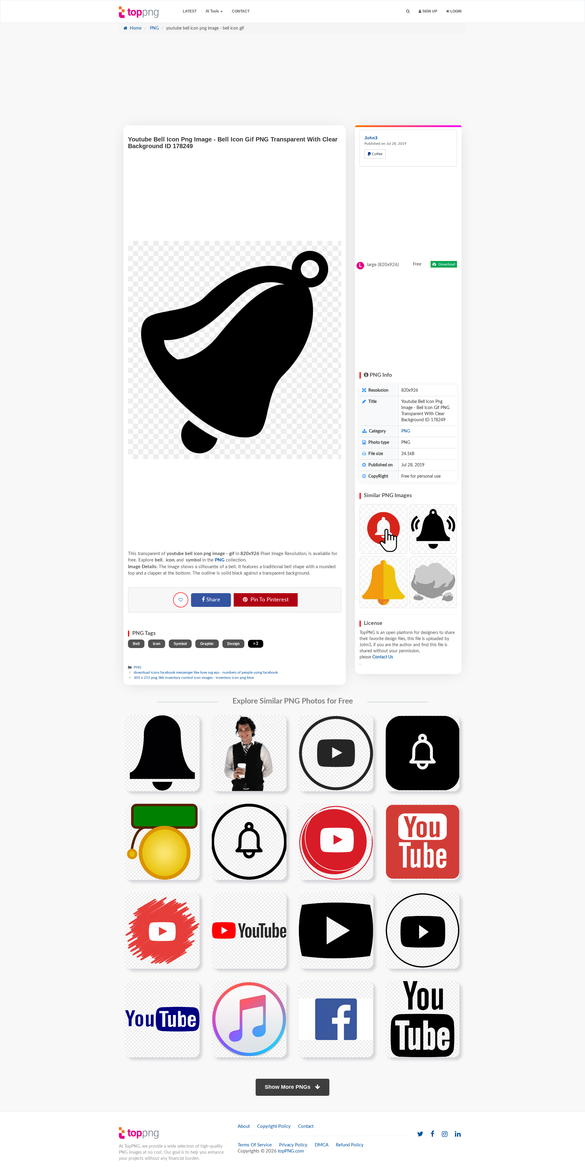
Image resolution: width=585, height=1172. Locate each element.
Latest (190, 11)
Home (135, 28)
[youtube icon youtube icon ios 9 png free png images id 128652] (249, 1019)
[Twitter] (420, 1134)
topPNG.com (291, 1151)
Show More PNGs (288, 1087)
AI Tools (213, 11)
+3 (255, 643)
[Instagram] (445, 1134)
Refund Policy (349, 1145)
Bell (136, 644)
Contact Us (382, 657)
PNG (154, 28)
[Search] (408, 11)
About (244, 1126)
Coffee (376, 154)
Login (455, 11)
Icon (156, 644)
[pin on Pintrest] (191, 723)
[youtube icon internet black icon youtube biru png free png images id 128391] (162, 1019)
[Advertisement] (292, 82)
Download (446, 264)
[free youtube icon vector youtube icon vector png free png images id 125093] (336, 930)
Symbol (180, 644)
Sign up (429, 11)
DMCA (321, 1145)
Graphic (207, 644)
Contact (241, 11)
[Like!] (180, 599)
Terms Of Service (255, 1145)
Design (233, 644)
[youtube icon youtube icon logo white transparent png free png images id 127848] (422, 930)
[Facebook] (432, 1134)
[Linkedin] (458, 1134)
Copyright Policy (274, 1126)
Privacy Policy (293, 1145)
